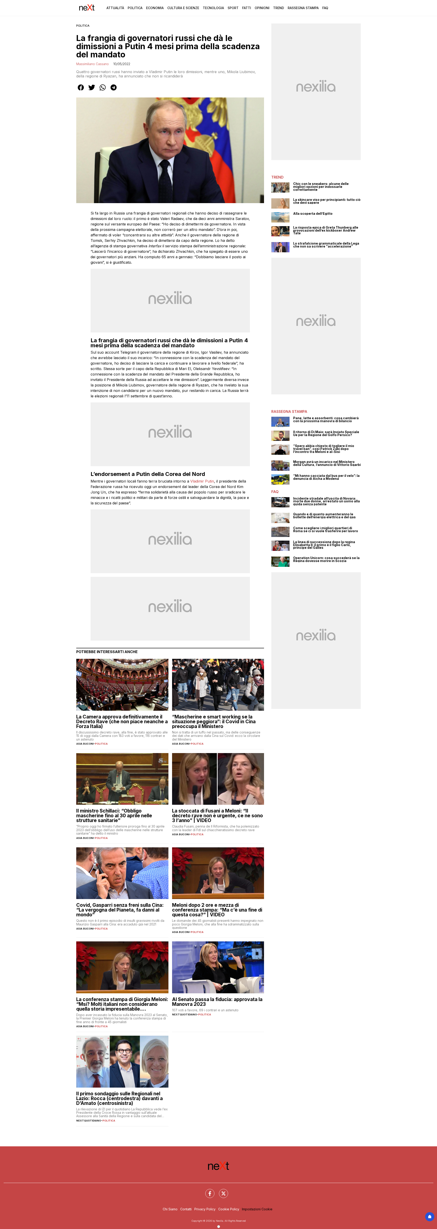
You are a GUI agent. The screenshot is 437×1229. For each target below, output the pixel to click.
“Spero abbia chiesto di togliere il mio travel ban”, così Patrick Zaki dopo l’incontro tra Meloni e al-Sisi (323, 449)
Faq (325, 8)
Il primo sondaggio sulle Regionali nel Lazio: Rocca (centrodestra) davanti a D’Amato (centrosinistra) (119, 1098)
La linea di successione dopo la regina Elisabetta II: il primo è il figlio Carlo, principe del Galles (324, 545)
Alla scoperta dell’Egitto (313, 213)
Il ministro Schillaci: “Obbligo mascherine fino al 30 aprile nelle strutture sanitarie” (114, 815)
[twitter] (91, 90)
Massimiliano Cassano (92, 64)
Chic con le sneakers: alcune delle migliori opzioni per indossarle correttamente (321, 186)
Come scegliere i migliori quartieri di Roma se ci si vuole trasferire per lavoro (325, 529)
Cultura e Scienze (183, 8)
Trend (278, 8)
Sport (233, 8)
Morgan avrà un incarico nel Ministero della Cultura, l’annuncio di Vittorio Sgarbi (327, 463)
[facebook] (80, 90)
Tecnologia (213, 8)
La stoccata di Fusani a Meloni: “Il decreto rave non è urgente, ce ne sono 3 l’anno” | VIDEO (217, 815)
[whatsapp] (102, 90)
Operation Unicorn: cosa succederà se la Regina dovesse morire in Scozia (326, 559)
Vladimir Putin (202, 481)
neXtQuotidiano (184, 1014)
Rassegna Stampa (303, 8)
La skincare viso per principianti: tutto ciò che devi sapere (327, 201)
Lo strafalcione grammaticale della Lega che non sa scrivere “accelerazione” (326, 245)
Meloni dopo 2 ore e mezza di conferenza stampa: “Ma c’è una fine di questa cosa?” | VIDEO (217, 910)
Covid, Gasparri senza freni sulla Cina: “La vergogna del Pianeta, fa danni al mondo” (120, 910)
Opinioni (262, 8)
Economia (155, 8)
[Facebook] (207, 1191)
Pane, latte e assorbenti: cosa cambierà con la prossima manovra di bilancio (326, 419)
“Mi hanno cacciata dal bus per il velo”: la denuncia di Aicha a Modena (326, 477)
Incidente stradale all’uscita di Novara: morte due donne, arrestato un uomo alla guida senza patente (326, 501)
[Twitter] (221, 1191)
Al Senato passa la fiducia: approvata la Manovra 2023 (217, 1002)
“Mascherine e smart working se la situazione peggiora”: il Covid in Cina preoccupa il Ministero (214, 721)
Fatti (246, 8)
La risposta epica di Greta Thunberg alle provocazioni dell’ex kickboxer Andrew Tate (325, 230)
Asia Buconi (85, 743)
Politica (135, 8)
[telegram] (113, 90)
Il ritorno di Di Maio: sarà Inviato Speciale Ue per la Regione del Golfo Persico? (326, 433)
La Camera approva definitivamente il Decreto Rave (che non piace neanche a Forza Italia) (122, 721)
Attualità (115, 8)
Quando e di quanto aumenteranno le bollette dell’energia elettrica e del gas (324, 516)
